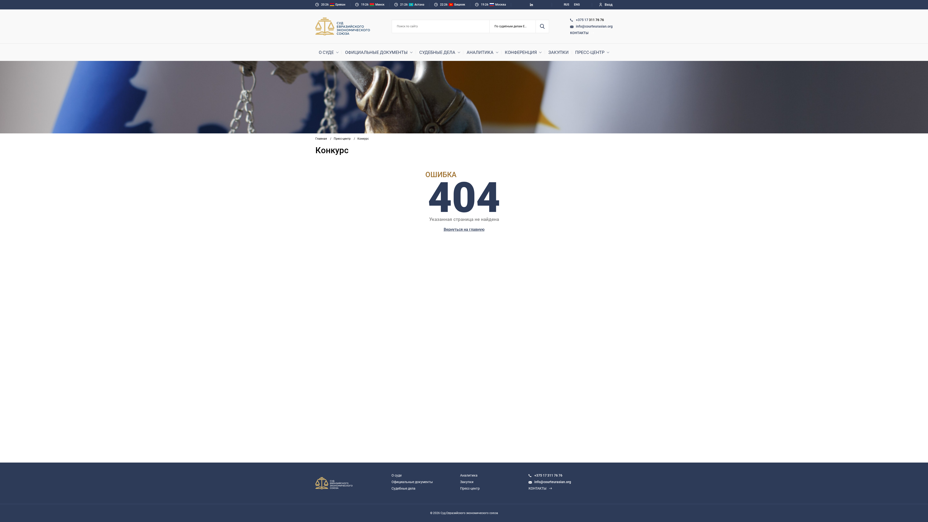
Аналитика (480, 52)
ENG (577, 4)
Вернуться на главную (464, 229)
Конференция (521, 52)
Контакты (579, 33)
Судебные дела (437, 52)
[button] (513, 26)
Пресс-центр (589, 52)
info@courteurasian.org (594, 26)
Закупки (558, 52)
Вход (609, 5)
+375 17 (582, 20)
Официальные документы (376, 52)
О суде (326, 52)
